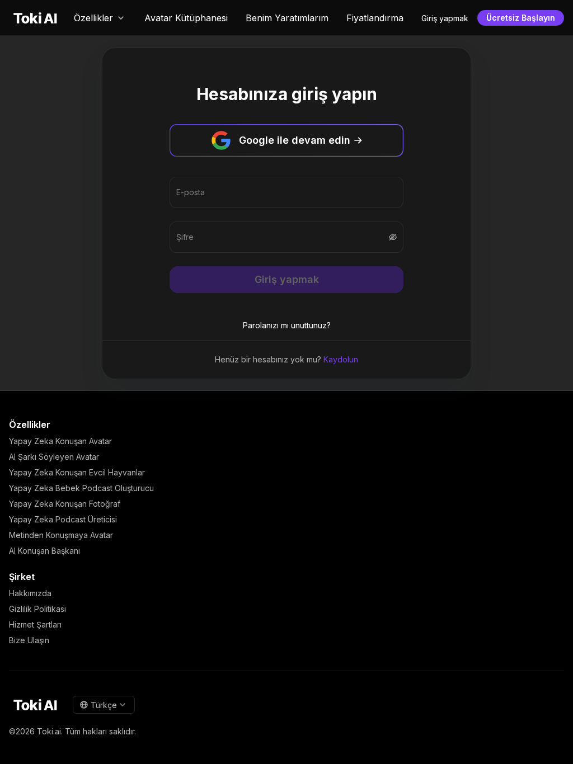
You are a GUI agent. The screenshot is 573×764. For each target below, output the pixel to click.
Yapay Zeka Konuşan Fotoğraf (64, 503)
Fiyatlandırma (374, 17)
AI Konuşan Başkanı (44, 550)
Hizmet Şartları (35, 624)
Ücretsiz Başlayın (520, 17)
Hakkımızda (30, 593)
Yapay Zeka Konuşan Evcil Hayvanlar (77, 472)
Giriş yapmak (444, 18)
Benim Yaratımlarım (287, 17)
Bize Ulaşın (29, 640)
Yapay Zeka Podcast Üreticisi (63, 519)
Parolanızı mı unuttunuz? (287, 325)
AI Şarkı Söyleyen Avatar (54, 456)
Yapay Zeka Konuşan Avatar (60, 441)
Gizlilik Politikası (37, 609)
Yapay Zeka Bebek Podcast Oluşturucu (81, 488)
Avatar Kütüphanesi (186, 17)
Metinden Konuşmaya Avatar (61, 535)
